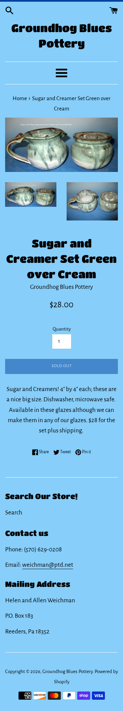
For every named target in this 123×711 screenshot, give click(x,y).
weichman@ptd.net (47, 565)
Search (13, 512)
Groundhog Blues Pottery (61, 36)
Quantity (62, 329)
